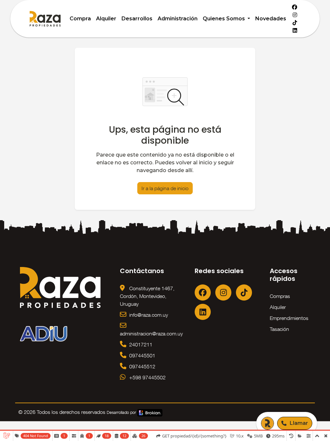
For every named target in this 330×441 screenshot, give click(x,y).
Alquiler (106, 18)
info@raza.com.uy (148, 315)
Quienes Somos (224, 18)
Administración (178, 18)
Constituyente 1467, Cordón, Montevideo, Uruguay (147, 296)
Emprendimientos (289, 318)
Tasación (279, 329)
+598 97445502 (147, 377)
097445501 (141, 355)
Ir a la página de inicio (165, 188)
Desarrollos (136, 18)
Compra (80, 18)
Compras (280, 296)
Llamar (299, 423)
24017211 (140, 344)
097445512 (141, 366)
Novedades (270, 18)
